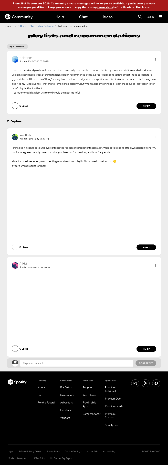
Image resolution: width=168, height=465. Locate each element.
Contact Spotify (92, 414)
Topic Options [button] (16, 46)
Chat (83, 17)
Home (23, 26)
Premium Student (110, 415)
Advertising (67, 402)
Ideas (108, 17)
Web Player (89, 395)
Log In (150, 17)
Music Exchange (45, 26)
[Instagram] (135, 383)
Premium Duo (113, 398)
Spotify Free (112, 425)
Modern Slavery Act (17, 458)
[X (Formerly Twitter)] (146, 383)
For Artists (66, 387)
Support (87, 387)
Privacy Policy (53, 451)
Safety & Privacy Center (30, 451)
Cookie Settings (73, 451)
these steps (105, 7)
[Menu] (160, 16)
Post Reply (146, 363)
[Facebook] (156, 383)
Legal (10, 451)
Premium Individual (110, 389)
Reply (146, 106)
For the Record (46, 402)
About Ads (92, 451)
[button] (155, 59)
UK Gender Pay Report (61, 458)
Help (59, 17)
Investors (65, 410)
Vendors (65, 418)
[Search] (140, 17)
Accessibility (109, 451)
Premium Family (114, 406)
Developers (67, 395)
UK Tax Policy (38, 458)
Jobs (40, 395)
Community (22, 17)
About (41, 387)
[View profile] (15, 59)
